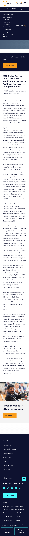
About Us (6, 441)
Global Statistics (8, 453)
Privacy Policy (7, 478)
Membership (7, 445)
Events (5, 461)
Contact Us (6, 469)
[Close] (25, 26)
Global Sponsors (8, 465)
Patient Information (9, 449)
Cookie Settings (7, 531)
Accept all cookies (21, 531)
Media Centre (7, 457)
